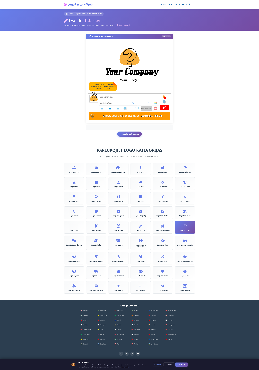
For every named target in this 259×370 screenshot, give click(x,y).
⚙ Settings (157, 364)
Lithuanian (86, 334)
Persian (136, 334)
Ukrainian (154, 344)
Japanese (137, 330)
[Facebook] (121, 354)
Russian (102, 339)
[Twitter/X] (127, 354)
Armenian (154, 311)
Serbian (119, 339)
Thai (118, 344)
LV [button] (192, 4)
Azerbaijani (172, 311)
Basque (85, 315)
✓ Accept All (182, 364)
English (85, 311)
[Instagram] (132, 354)
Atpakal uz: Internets (131, 134)
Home (165, 4)
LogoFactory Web (80, 4)
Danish (102, 320)
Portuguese (172, 334)
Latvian (170, 330)
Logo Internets (80, 14)
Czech (85, 320)
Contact (184, 4)
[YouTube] (138, 354)
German (119, 325)
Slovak (136, 339)
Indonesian (87, 330)
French (85, 325)
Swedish (103, 344)
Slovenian (154, 339)
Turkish (136, 344)
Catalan (136, 315)
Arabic (136, 311)
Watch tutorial (124, 25)
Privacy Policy (125, 367)
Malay (102, 334)
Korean (153, 330)
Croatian (171, 315)
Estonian (137, 320)
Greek (136, 325)
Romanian (86, 339)
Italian (119, 330)
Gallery (174, 4)
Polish (153, 334)
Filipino (153, 320)
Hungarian (171, 325)
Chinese (153, 315)
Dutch (119, 320)
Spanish (170, 339)
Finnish (170, 320)
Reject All (169, 364)
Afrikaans (103, 311)
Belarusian (103, 315)
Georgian (103, 325)
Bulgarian (120, 315)
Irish (101, 330)
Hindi (153, 325)
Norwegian (121, 334)
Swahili (85, 344)
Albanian (120, 311)
